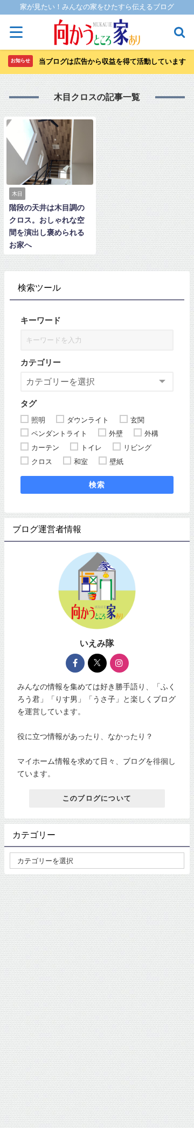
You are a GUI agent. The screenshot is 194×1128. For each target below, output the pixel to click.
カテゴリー (40, 362)
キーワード (40, 320)
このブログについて (97, 798)
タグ (28, 403)
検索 (97, 484)
